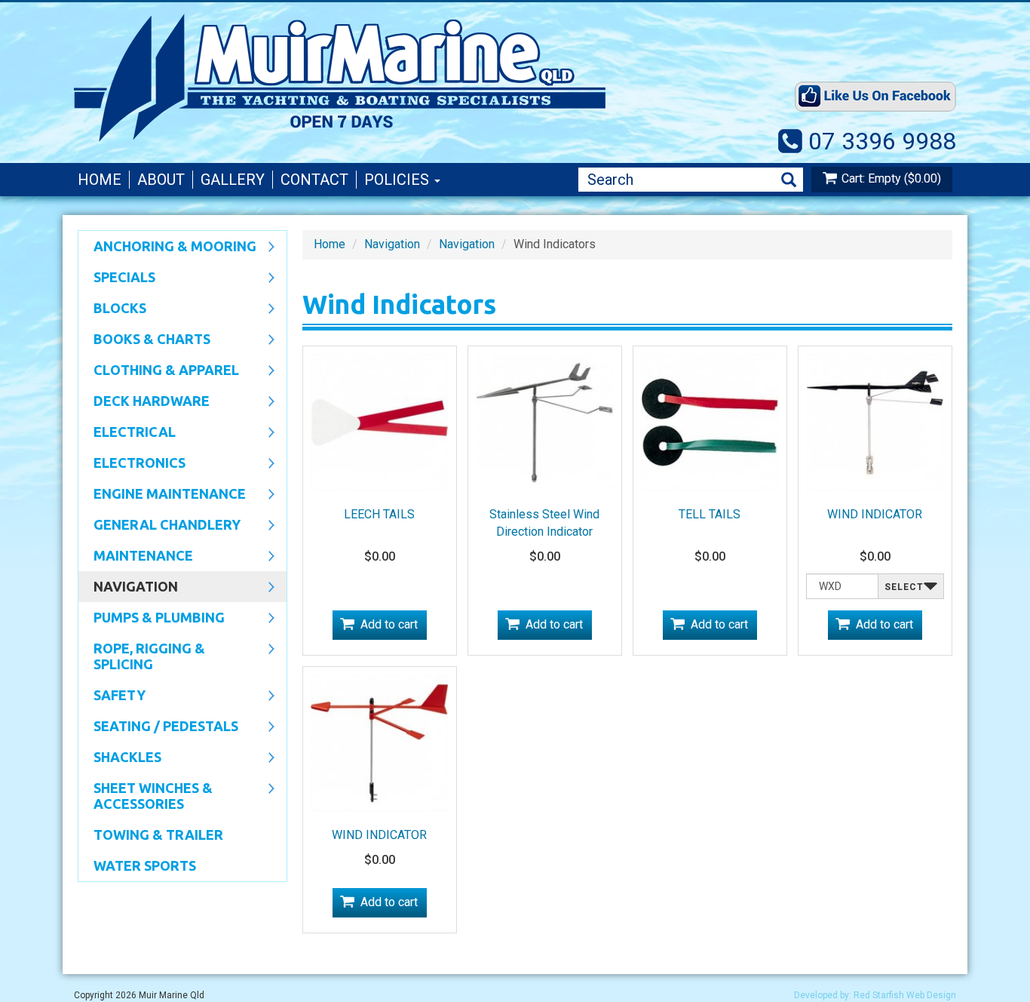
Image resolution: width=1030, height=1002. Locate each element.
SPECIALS (116, 278)
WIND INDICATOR (874, 514)
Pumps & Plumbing (151, 619)
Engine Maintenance (162, 495)
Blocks (112, 309)
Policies (398, 180)
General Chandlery (159, 526)
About (161, 180)
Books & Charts (144, 340)
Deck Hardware (144, 402)
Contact (314, 180)
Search (788, 180)
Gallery (233, 180)
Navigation (128, 588)
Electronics (131, 464)
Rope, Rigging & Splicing (141, 656)
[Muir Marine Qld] (402, 78)
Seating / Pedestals (158, 727)
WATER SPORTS (144, 865)
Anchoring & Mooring (167, 247)
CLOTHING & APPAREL (158, 371)
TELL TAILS (709, 514)
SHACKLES (119, 758)
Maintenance (135, 557)
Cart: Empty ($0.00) (891, 178)
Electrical (127, 433)
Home (99, 180)
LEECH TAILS (379, 514)
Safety (112, 696)
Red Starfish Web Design (905, 995)
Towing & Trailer (158, 834)
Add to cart (389, 624)
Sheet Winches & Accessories (145, 795)
